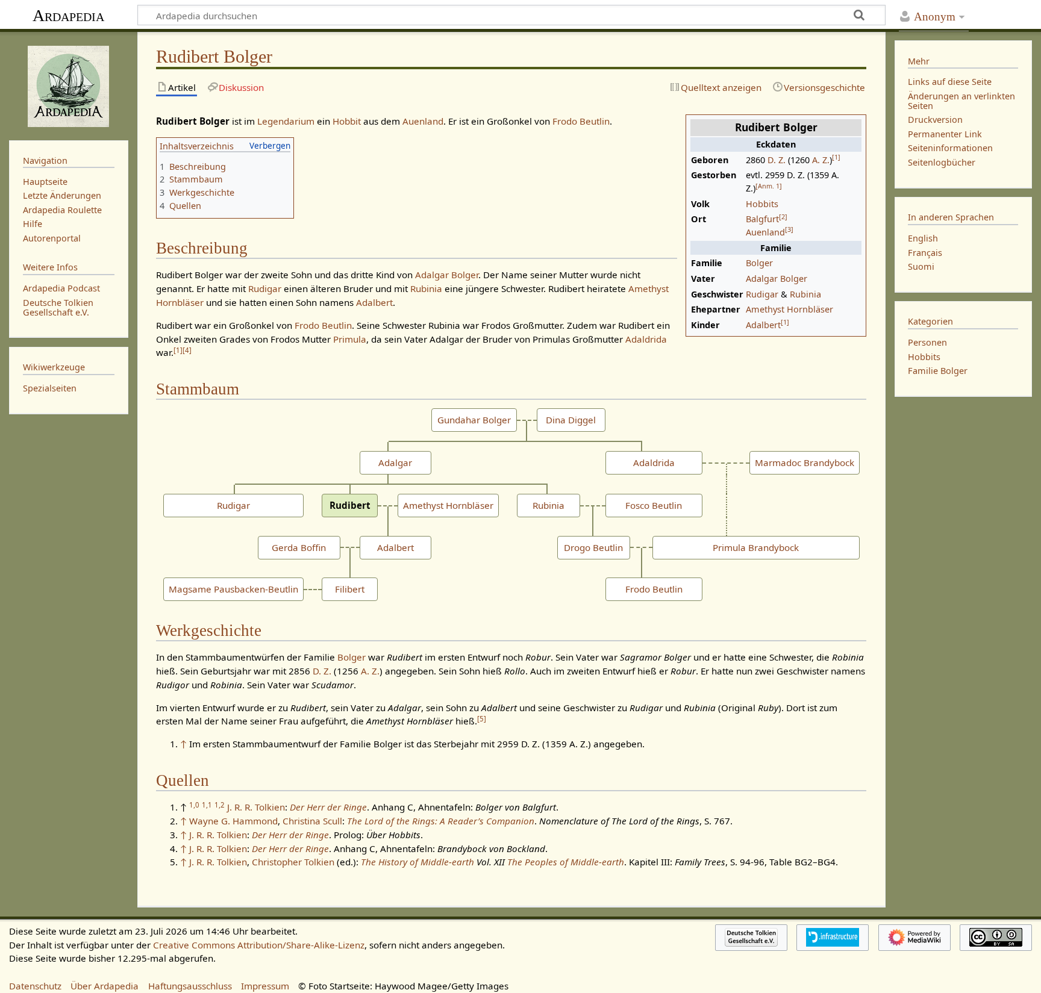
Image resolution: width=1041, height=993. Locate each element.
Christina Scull (312, 821)
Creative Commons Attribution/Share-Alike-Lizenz (258, 945)
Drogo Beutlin (593, 547)
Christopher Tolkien (293, 862)
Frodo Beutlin (581, 121)
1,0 (194, 804)
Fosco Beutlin (653, 505)
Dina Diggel (571, 420)
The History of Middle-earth (417, 862)
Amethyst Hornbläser (789, 309)
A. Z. (821, 160)
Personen (927, 342)
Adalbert (763, 325)
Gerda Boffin (299, 547)
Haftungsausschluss (190, 986)
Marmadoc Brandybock (804, 462)
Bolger (759, 263)
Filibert (349, 589)
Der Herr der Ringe (328, 807)
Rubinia (805, 294)
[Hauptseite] (68, 85)
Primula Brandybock (756, 547)
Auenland (765, 232)
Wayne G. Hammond (233, 821)
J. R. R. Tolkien (256, 807)
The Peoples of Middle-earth (565, 862)
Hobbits (762, 204)
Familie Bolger (938, 370)
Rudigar (762, 294)
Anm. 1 (768, 185)
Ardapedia (68, 15)
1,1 (207, 804)
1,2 (219, 804)
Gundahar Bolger (474, 420)
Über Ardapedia (104, 986)
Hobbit (347, 121)
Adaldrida (646, 339)
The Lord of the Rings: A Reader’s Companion (440, 821)
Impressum (265, 986)
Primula (349, 339)
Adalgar (395, 462)
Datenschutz (35, 986)
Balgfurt (762, 219)
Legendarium (285, 121)
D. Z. (776, 160)
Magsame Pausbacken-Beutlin (233, 589)
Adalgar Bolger (776, 278)
